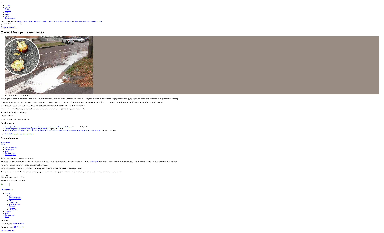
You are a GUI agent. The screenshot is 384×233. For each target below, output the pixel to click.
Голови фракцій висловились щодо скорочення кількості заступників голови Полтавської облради (38, 127)
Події (19, 21)
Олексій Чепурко (10, 134)
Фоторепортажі (10, 153)
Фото (6, 12)
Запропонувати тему (8, 230)
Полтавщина (6, 189)
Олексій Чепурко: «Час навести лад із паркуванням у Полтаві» (26, 129)
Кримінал (78, 21)
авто (25, 134)
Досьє (7, 14)
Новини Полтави (11, 147)
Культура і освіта (68, 21)
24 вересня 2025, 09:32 (8, 27)
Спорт (50, 21)
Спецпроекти (9, 149)
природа (20, 134)
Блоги (7, 9)
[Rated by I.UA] (5, 185)
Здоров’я (86, 21)
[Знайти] (20, 23)
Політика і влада (27, 21)
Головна (7, 5)
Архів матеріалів (10, 155)
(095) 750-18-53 (18, 227)
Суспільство (57, 21)
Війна (7, 16)
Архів (100, 21)
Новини (7, 7)
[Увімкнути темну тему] (1, 2)
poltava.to (95, 161)
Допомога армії (10, 18)
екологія (30, 134)
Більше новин (5, 142)
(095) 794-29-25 (18, 223)
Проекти (8, 11)
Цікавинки (93, 21)
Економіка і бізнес (40, 21)
